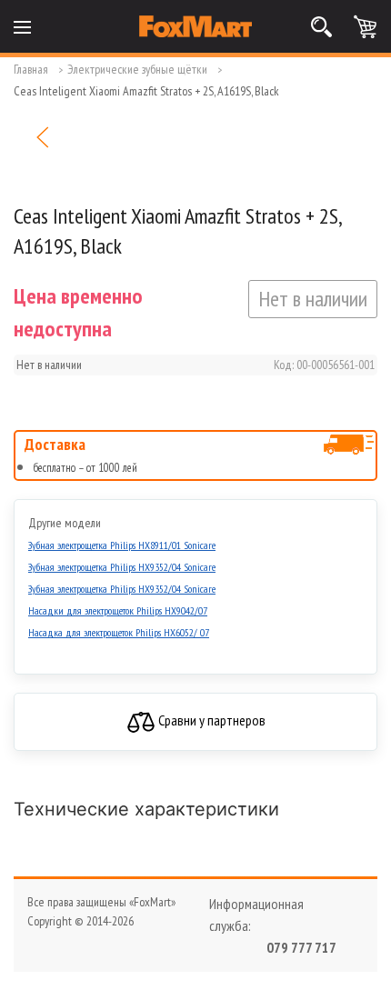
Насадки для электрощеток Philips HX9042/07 (117, 610)
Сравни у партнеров (210, 720)
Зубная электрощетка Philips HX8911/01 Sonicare (122, 545)
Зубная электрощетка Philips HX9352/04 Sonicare (122, 567)
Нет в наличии (312, 299)
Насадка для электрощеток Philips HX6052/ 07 (118, 632)
